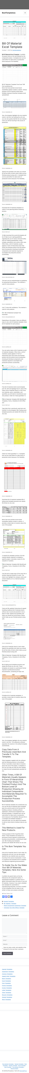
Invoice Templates (7, 988)
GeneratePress (23, 1070)
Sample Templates (9, 901)
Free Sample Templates (8, 1064)
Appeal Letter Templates (8, 976)
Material (8, 903)
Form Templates (6, 983)
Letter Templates (6, 990)
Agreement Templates (8, 971)
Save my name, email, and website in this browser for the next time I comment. (15, 948)
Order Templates (6, 992)
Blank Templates (6, 978)
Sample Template (13, 1065)
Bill (4, 903)
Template (13, 903)
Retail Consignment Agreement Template (15, 905)
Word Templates (6, 999)
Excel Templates (6, 981)
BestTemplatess (8, 13)
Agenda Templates (7, 969)
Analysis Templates (7, 974)
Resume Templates (7, 995)
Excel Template (21, 1065)
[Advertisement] (14, 1031)
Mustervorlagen (14, 1068)
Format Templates (7, 985)
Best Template (7, 1067)
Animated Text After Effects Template (14, 907)
